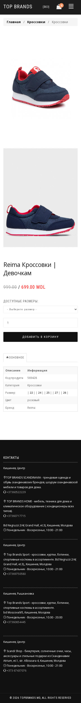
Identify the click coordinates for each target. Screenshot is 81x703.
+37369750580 (16, 574)
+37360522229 (16, 492)
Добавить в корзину (40, 336)
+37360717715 (16, 516)
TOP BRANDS (17, 6)
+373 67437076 (16, 670)
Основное (16, 357)
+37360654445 (16, 622)
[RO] (46, 6)
